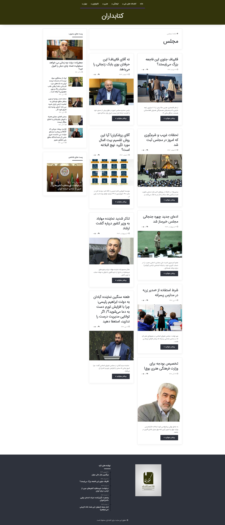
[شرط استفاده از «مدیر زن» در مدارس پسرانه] (160, 317)
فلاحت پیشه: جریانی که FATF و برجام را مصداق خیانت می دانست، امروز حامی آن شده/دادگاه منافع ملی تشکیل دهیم (56, 135)
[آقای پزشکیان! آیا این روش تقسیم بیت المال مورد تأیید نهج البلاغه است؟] (111, 172)
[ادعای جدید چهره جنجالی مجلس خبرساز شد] (160, 244)
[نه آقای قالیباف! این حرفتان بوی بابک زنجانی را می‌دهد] (111, 92)
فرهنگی (115, 3)
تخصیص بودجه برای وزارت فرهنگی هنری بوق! (161, 366)
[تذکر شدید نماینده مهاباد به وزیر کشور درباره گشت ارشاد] (111, 251)
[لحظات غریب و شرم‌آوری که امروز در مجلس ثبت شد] (160, 170)
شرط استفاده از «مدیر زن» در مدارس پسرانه (160, 292)
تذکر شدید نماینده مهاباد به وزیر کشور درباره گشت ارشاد (113, 223)
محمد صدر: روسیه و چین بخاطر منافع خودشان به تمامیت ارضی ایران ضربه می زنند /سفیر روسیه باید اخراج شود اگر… (57, 104)
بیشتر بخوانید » (169, 118)
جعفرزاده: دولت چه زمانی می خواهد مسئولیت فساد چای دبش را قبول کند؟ (66, 66)
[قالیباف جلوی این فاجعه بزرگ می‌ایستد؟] (160, 88)
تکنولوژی (95, 3)
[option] (65, 177)
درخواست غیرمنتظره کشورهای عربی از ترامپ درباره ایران (67, 187)
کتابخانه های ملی (130, 3)
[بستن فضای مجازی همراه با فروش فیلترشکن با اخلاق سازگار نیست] (75, 120)
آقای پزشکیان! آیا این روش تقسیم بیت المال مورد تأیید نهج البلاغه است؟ (114, 142)
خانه (141, 3)
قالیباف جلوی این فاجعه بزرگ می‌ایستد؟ (162, 62)
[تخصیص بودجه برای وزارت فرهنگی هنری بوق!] (160, 400)
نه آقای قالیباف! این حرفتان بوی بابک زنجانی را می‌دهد (111, 64)
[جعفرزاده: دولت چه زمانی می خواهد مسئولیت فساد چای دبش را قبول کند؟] (65, 50)
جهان (85, 3)
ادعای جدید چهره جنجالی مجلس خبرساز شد (160, 219)
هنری (106, 3)
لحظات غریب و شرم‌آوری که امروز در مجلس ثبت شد (161, 140)
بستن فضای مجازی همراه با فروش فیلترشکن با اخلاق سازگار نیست (56, 119)
